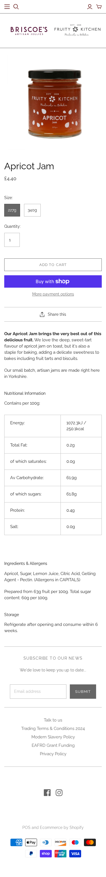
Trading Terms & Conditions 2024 (53, 728)
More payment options (53, 294)
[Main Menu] (7, 7)
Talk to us (53, 720)
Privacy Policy (53, 753)
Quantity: (12, 226)
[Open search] (16, 7)
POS (26, 827)
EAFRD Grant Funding (53, 745)
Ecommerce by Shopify (62, 827)
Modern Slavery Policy (53, 737)
